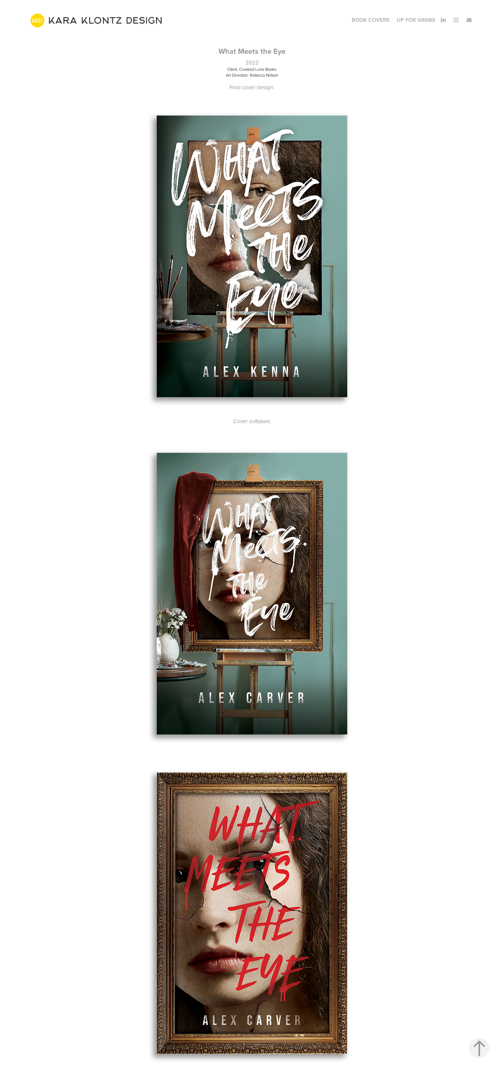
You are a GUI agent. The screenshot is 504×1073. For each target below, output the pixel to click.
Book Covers (371, 20)
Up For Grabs (416, 20)
